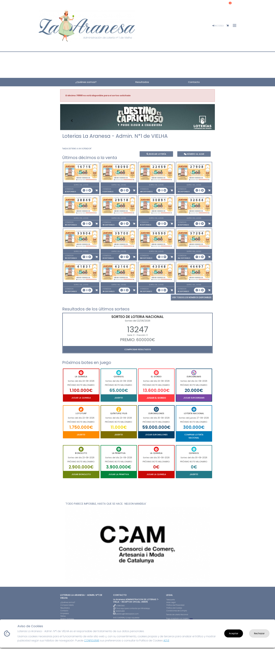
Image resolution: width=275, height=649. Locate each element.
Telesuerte (170, 599)
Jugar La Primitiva (118, 474)
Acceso (219, 25)
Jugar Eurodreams (193, 397)
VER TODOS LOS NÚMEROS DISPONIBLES (191, 297)
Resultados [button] (142, 82)
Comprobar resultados (137, 349)
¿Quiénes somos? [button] (85, 82)
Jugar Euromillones (156, 434)
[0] (228, 25)
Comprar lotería (67, 605)
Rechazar (259, 633)
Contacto (64, 610)
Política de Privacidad (175, 605)
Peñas (63, 616)
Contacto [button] (194, 82)
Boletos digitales (67, 619)
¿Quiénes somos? (67, 602)
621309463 (120, 611)
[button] (71, 120)
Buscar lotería (157, 154)
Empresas (64, 613)
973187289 (120, 605)
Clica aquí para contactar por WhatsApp (132, 608)
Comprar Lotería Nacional (193, 436)
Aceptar (233, 633)
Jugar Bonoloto (81, 474)
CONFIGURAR (91, 640)
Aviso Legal (171, 602)
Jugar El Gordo (156, 397)
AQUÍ (166, 640)
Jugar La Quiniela (81, 397)
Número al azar (195, 154)
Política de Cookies (174, 608)
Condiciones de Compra (176, 610)
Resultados (65, 608)
